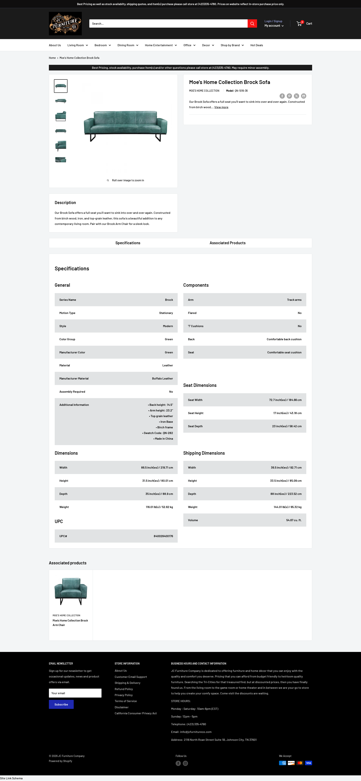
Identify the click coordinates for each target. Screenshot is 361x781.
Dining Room (126, 45)
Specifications (127, 242)
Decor (206, 45)
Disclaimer (122, 707)
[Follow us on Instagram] (185, 763)
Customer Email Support (131, 676)
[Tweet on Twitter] (296, 96)
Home (52, 57)
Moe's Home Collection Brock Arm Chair (70, 622)
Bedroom (101, 45)
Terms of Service (126, 701)
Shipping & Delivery (127, 682)
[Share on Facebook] (282, 96)
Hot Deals (256, 45)
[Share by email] (303, 96)
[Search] (252, 23)
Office (187, 45)
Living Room (75, 45)
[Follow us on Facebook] (178, 763)
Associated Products (228, 242)
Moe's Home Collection (204, 90)
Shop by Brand (230, 45)
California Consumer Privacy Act (136, 713)
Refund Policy (124, 689)
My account (273, 25)
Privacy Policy (124, 695)
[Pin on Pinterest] (289, 96)
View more (221, 107)
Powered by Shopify (60, 761)
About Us (55, 45)
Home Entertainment (159, 45)
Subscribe (61, 704)
